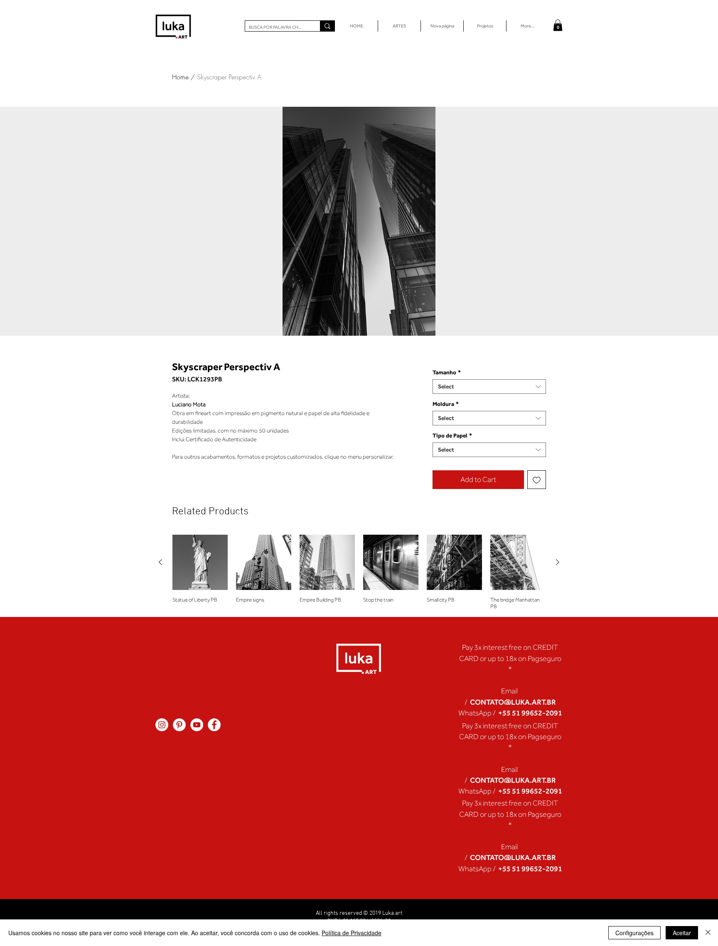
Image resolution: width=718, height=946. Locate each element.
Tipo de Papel (452, 435)
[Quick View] (200, 562)
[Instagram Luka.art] (161, 724)
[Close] (708, 932)
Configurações (634, 933)
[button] (558, 25)
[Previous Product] (160, 562)
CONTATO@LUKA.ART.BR (513, 702)
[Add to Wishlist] (536, 479)
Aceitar (682, 933)
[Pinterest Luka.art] (179, 724)
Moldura (446, 404)
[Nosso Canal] (196, 724)
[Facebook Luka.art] (214, 724)
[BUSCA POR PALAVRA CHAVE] (327, 26)
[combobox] (489, 386)
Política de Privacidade (351, 933)
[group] (359, 572)
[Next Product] (558, 562)
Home (180, 76)
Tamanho (447, 372)
